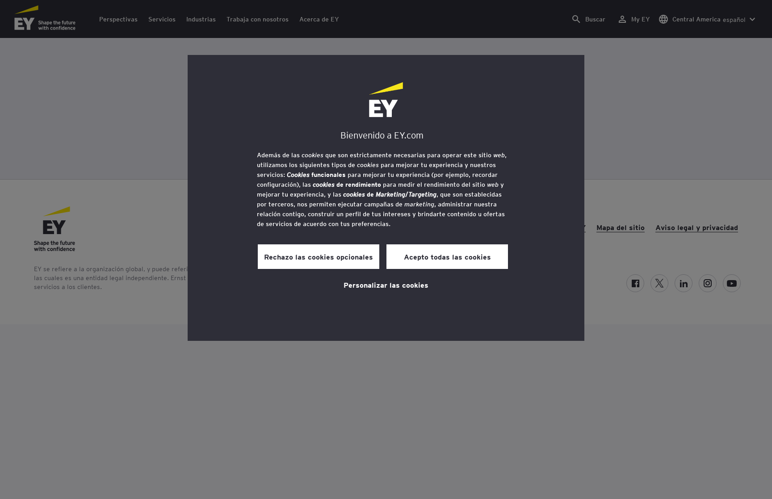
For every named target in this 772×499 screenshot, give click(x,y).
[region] (386, 198)
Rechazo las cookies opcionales (318, 256)
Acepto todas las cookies (447, 256)
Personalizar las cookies (386, 284)
